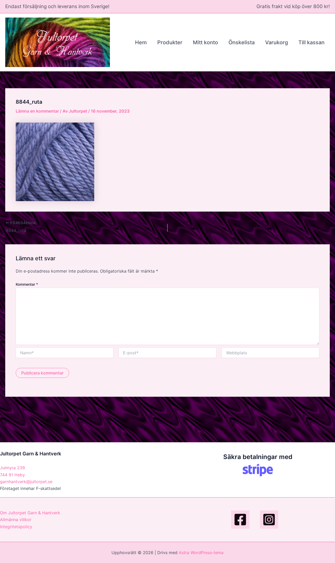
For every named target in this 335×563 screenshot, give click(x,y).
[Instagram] (269, 519)
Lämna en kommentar (37, 111)
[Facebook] (240, 519)
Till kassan (311, 42)
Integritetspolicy (16, 526)
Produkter (169, 42)
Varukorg (276, 42)
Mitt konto (205, 42)
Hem (141, 42)
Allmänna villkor (15, 519)
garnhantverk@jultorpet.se (26, 481)
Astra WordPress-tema (201, 552)
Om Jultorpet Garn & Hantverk (30, 512)
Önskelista (241, 42)
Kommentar (27, 284)
